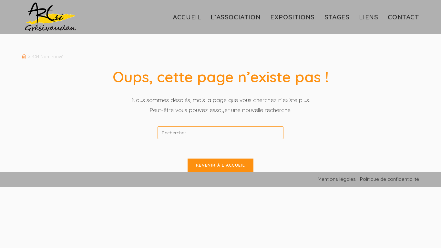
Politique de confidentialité (389, 179)
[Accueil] (24, 56)
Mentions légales (337, 179)
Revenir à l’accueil (220, 165)
